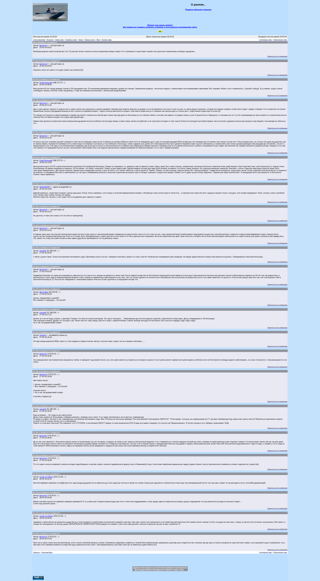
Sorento (42, 335)
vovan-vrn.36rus (46, 477)
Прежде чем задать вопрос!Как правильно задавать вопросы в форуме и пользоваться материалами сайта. (160, 26)
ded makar (43, 292)
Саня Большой (45, 83)
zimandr (42, 251)
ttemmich (43, 45)
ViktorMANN (44, 187)
